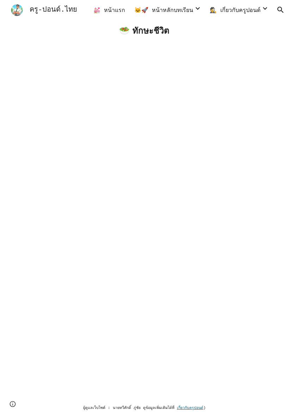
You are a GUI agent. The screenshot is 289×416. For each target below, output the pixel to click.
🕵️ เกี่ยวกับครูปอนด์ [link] (235, 10)
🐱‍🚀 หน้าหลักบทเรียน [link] (163, 10)
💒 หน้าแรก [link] (109, 10)
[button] (280, 9)
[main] (144, 30)
